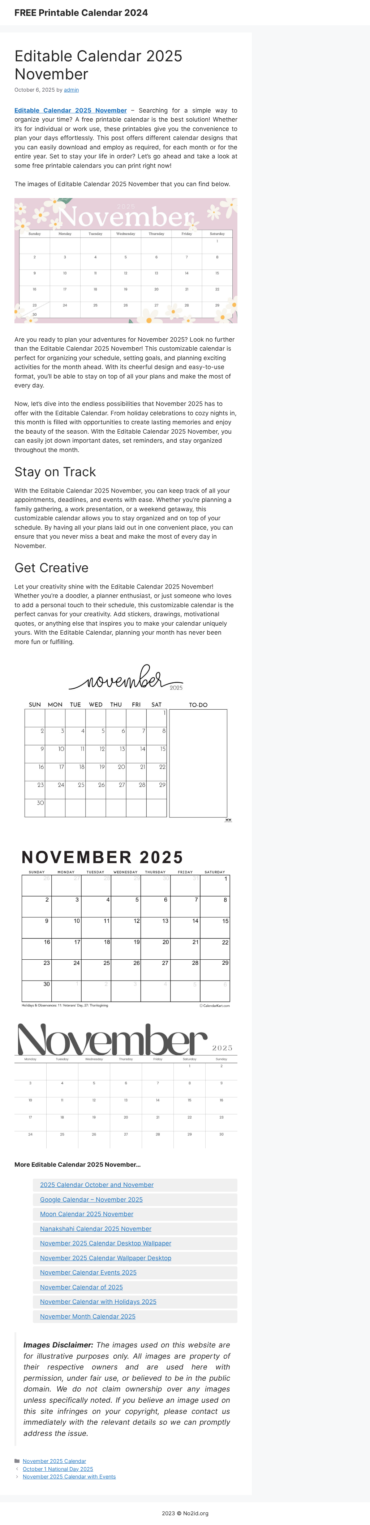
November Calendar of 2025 (81, 1287)
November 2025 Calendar (54, 1461)
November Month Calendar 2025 (87, 1316)
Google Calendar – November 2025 (91, 1199)
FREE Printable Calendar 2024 (81, 12)
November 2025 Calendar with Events (69, 1476)
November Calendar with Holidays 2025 (98, 1301)
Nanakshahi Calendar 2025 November (95, 1228)
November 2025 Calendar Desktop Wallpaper (105, 1243)
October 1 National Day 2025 (58, 1469)
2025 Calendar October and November (97, 1184)
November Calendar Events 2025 (88, 1272)
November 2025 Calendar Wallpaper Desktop (105, 1258)
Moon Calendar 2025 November (86, 1214)
